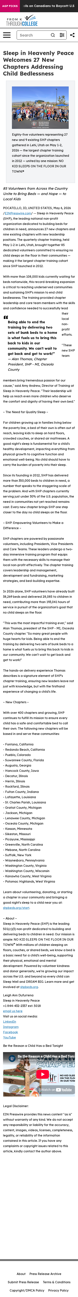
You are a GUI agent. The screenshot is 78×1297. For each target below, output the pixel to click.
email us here (13, 1011)
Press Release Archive (45, 1274)
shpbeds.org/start (16, 908)
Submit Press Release (23, 1282)
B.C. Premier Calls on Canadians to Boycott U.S (37, 6)
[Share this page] (72, 35)
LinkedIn (9, 1021)
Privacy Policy (58, 1290)
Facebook (10, 1032)
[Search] (52, 35)
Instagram (11, 1027)
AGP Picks (10, 6)
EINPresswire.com (18, 213)
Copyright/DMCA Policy (27, 1290)
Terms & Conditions (56, 1282)
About (21, 1274)
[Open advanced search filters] (61, 35)
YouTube (9, 1037)
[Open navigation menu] (7, 35)
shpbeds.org (29, 987)
